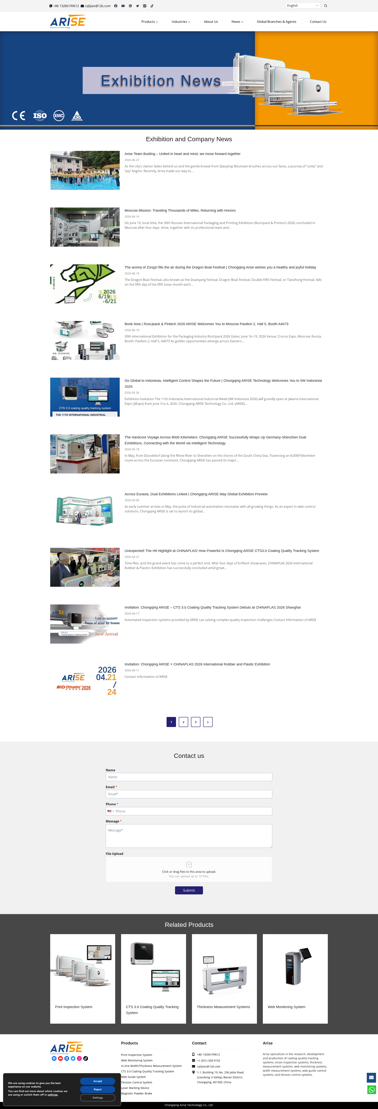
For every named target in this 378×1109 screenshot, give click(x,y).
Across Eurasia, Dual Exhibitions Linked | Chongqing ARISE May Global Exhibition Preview (196, 494)
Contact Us (318, 21)
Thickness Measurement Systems (223, 1007)
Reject (98, 1089)
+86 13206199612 (208, 1054)
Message (114, 821)
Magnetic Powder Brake (136, 1093)
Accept (97, 1081)
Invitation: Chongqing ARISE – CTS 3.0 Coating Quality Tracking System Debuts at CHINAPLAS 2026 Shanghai (213, 607)
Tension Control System (136, 1082)
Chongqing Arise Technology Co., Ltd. (189, 1105)
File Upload (114, 854)
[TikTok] (152, 6)
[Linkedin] (130, 6)
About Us (211, 21)
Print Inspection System (73, 1007)
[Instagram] (145, 6)
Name (110, 770)
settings (53, 1095)
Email (111, 787)
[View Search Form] (325, 6)
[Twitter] (137, 6)
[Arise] (68, 22)
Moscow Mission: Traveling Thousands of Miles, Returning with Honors (180, 210)
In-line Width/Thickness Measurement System (151, 1066)
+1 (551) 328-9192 (208, 1060)
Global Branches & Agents (276, 21)
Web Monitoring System (286, 1007)
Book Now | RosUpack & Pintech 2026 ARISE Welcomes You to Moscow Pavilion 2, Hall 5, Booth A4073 (206, 324)
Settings (98, 1098)
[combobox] (110, 811)
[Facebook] (116, 6)
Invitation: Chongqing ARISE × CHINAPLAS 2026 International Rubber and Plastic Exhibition (197, 664)
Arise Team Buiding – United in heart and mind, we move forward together (183, 154)
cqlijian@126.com (208, 1066)
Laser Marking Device (135, 1088)
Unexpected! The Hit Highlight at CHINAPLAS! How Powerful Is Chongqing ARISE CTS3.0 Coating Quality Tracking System (222, 551)
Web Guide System (133, 1077)
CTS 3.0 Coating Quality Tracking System (152, 1010)
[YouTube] (123, 6)
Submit (189, 890)
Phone (112, 804)
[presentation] (85, 170)
